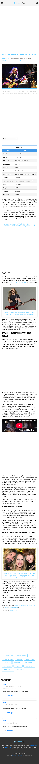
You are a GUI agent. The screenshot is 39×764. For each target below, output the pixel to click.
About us (13, 744)
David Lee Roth (28, 662)
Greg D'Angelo (30, 659)
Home (3, 58)
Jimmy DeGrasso (8, 669)
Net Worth (31, 605)
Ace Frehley (7, 662)
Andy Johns (18, 666)
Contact (26, 744)
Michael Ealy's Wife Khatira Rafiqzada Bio (15, 727)
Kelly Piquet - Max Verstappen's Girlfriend (15, 691)
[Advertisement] (19, 28)
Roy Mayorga (20, 669)
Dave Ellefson (7, 666)
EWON (5, 61)
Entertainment (23, 605)
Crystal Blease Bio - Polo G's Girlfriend (14, 709)
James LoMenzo (21, 655)
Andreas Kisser (29, 666)
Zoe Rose (19, 659)
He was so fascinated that (18, 282)
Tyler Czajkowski (8, 673)
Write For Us (20, 744)
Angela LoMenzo (8, 659)
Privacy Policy (8, 747)
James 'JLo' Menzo (8, 655)
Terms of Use (33, 745)
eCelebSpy (10, 695)
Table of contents (8, 139)
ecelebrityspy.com (17, 755)
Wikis (7, 58)
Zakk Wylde (17, 662)
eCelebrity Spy (14, 607)
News (16, 605)
